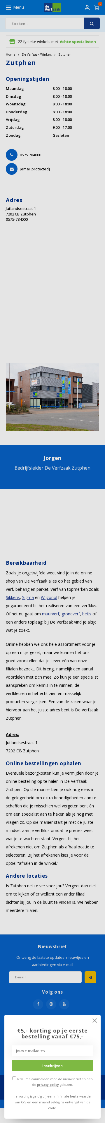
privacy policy (48, 1085)
